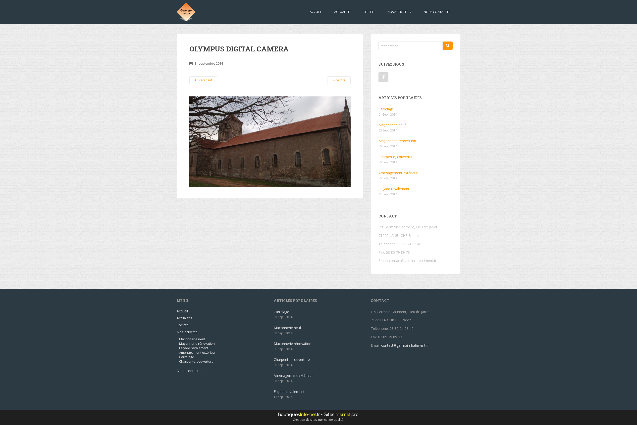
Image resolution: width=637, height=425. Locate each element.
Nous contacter (437, 12)
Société (369, 12)
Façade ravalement (393, 188)
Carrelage (386, 109)
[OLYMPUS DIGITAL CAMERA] (270, 141)
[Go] (448, 46)
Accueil (316, 12)
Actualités (342, 12)
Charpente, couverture (396, 156)
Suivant (337, 80)
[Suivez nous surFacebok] (383, 77)
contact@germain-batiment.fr (412, 260)
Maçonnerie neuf (392, 125)
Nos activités (398, 12)
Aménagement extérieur (398, 172)
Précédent (204, 80)
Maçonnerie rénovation (397, 140)
